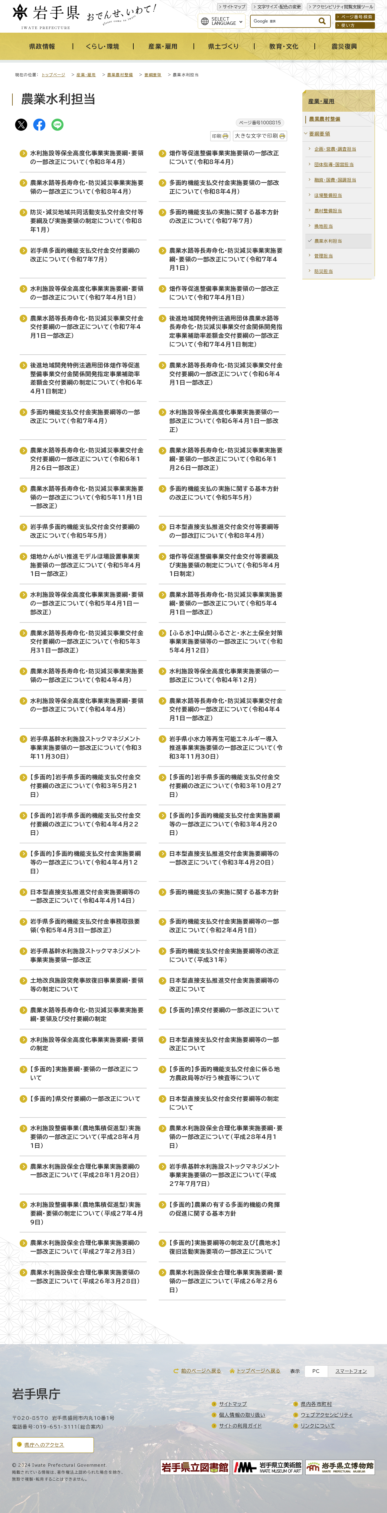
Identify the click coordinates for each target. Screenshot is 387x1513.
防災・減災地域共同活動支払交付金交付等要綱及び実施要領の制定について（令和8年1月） (87, 220)
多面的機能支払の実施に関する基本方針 (224, 892)
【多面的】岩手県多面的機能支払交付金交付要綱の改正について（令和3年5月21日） (85, 785)
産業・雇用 (86, 75)
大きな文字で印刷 (256, 135)
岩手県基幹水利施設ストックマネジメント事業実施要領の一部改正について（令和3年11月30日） (86, 747)
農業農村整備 (120, 75)
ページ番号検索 (356, 17)
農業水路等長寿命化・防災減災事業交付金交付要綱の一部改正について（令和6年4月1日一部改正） (226, 374)
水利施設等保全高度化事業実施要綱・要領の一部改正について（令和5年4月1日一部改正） (87, 603)
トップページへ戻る (259, 1370)
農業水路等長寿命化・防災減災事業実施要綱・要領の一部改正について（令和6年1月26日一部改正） (226, 459)
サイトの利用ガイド (240, 1425)
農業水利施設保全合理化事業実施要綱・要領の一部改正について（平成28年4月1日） (226, 1136)
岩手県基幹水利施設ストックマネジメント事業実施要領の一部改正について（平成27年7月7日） (224, 1175)
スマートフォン (351, 1371)
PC (316, 1371)
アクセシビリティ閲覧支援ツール (343, 7)
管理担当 (323, 256)
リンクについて (318, 1425)
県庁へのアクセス (44, 1444)
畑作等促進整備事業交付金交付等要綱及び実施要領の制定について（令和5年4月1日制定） (224, 565)
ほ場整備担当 (328, 195)
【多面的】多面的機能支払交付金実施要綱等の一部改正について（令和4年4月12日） (85, 862)
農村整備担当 (328, 210)
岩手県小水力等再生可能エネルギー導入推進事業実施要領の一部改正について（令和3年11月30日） (226, 747)
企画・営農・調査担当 (335, 149)
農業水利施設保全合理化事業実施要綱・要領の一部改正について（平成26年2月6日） (226, 1281)
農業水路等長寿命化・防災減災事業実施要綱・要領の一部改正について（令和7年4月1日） (226, 259)
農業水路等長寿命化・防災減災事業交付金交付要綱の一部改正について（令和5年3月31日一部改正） (87, 641)
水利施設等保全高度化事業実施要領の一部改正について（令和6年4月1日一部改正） (224, 420)
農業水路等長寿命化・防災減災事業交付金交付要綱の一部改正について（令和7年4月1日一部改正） (87, 327)
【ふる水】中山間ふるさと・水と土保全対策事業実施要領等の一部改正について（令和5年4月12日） (226, 641)
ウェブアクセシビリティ (327, 1415)
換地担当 (323, 226)
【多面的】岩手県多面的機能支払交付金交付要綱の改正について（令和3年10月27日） (225, 785)
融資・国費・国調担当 (335, 180)
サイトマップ (234, 7)
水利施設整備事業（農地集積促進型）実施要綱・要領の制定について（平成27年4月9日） (86, 1213)
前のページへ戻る (201, 1370)
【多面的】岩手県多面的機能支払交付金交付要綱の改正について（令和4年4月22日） (85, 824)
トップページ (53, 75)
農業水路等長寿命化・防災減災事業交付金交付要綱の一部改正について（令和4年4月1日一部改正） (226, 709)
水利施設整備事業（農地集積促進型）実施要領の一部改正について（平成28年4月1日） (85, 1136)
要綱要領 (153, 75)
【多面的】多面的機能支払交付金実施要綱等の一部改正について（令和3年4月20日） (224, 824)
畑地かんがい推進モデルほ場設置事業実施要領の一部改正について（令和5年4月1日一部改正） (85, 565)
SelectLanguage (224, 21)
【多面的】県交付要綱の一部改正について (224, 1010)
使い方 (348, 25)
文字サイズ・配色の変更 (279, 7)
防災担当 (323, 271)
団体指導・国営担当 (334, 164)
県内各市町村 (316, 1404)
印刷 (216, 136)
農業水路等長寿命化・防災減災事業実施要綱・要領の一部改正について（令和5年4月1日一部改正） (226, 603)
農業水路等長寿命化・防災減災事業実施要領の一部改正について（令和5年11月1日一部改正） (87, 497)
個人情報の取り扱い (242, 1415)
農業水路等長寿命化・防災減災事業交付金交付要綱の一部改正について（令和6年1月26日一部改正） (87, 459)
